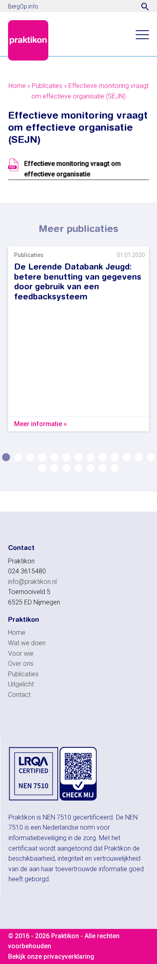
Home (17, 86)
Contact (19, 694)
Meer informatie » (40, 424)
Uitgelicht (21, 684)
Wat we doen (26, 643)
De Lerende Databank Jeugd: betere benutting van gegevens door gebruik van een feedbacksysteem (77, 281)
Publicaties (47, 86)
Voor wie (20, 653)
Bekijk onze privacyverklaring (51, 956)
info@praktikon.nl (32, 582)
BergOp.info (23, 6)
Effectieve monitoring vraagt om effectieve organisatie (72, 169)
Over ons (20, 663)
